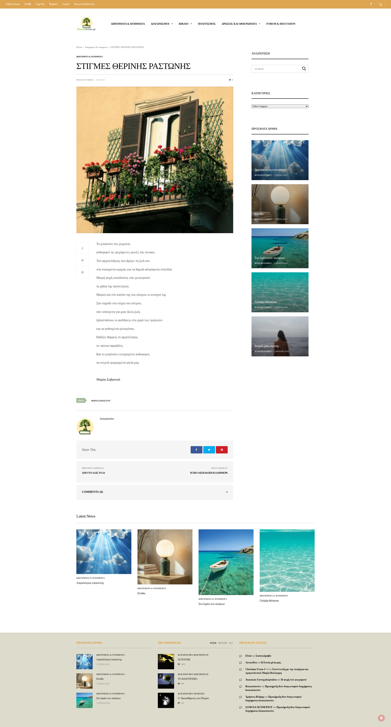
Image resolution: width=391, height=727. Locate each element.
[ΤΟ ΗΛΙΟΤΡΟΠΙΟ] (166, 678)
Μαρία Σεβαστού (101, 401)
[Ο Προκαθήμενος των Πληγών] (166, 699)
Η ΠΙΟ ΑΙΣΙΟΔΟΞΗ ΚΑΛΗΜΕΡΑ (209, 472)
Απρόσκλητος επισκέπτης (270, 170)
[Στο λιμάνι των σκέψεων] (280, 248)
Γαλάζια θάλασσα (265, 302)
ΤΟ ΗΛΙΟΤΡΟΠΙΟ (187, 678)
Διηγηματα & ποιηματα (128, 23)
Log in (66, 4)
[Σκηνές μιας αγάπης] (280, 336)
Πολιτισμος (207, 23)
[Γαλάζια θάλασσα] (280, 292)
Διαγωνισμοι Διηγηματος (193, 655)
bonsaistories (84, 80)
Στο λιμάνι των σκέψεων (269, 258)
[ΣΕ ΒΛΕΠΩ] (166, 658)
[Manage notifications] (381, 718)
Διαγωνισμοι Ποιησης (191, 694)
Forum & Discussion (280, 23)
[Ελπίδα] (280, 204)
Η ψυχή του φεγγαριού (293, 679)
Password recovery (84, 4)
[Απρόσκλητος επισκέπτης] (280, 160)
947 (182, 684)
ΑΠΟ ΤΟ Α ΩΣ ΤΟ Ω (93, 472)
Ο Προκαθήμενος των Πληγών (193, 698)
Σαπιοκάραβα (263, 655)
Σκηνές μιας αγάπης (267, 346)
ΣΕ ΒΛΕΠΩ (184, 659)
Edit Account (13, 4)
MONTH (222, 643)
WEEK (213, 643)
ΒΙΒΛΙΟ (183, 23)
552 (182, 703)
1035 (182, 664)
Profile (27, 4)
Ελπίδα (259, 214)
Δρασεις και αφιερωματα (239, 23)
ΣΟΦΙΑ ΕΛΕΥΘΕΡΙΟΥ (258, 707)
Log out (40, 4)
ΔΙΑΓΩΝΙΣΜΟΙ (160, 23)
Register (53, 4)
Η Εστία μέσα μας (271, 662)
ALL (231, 643)
